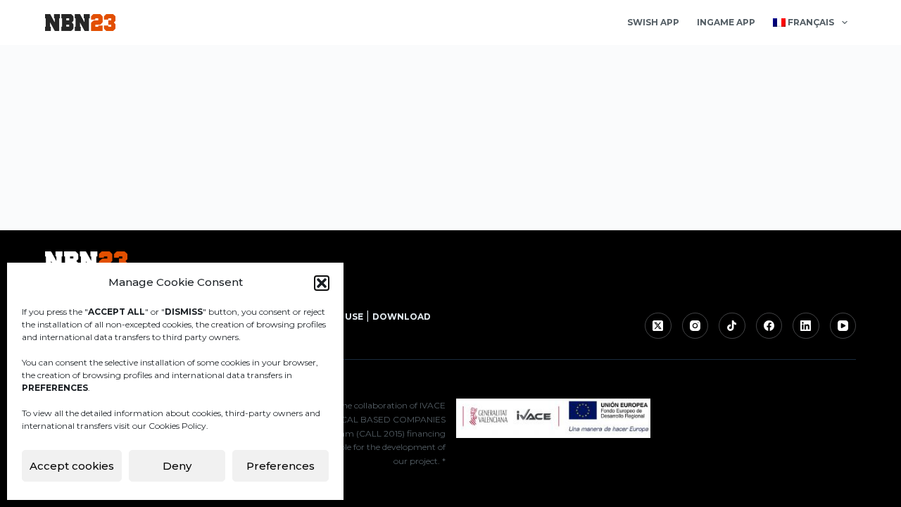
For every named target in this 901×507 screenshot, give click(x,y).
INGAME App (726, 22)
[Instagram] (695, 326)
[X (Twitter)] (658, 326)
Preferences (280, 465)
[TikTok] (732, 326)
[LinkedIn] (806, 326)
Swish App (653, 22)
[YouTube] (843, 326)
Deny (177, 465)
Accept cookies (72, 465)
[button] (322, 283)
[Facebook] (769, 326)
